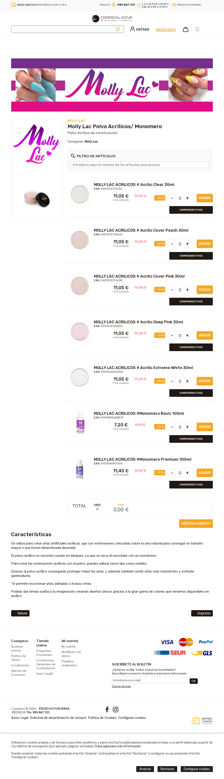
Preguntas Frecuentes (44, 653)
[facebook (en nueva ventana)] (206, 5)
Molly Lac (91, 142)
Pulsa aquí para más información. (118, 746)
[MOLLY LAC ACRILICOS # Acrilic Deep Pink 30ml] (80, 332)
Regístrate (166, 30)
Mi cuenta (70, 641)
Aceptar (145, 769)
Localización (20, 665)
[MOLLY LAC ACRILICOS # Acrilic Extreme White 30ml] (80, 377)
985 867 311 (126, 4)
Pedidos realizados (69, 663)
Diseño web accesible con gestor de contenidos (200, 721)
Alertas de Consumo (18, 673)
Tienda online (42, 643)
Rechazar (167, 769)
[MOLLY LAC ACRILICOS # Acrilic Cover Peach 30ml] (80, 240)
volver (23, 613)
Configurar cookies (132, 718)
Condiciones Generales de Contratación (45, 664)
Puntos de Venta (18, 658)
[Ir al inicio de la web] (112, 24)
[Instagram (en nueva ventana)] (211, 5)
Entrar (142, 30)
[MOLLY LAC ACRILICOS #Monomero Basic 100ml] (80, 423)
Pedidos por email (189, 4)
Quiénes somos (17, 648)
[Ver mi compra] (185, 31)
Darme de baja (121, 686)
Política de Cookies (102, 718)
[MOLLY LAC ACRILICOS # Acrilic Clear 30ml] (80, 194)
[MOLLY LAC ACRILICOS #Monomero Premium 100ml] (80, 469)
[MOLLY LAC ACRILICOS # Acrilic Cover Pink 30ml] (80, 286)
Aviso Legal (44, 674)
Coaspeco (19, 641)
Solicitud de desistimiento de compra (58, 718)
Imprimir (204, 613)
